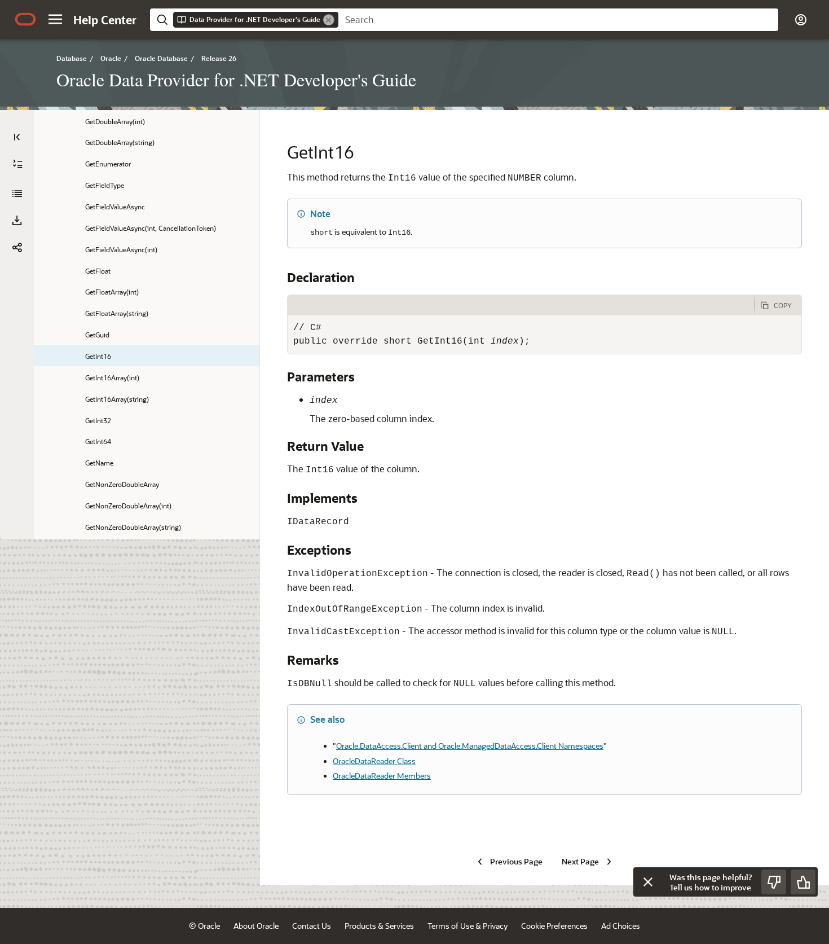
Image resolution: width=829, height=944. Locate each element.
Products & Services (379, 925)
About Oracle (256, 925)
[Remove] (329, 20)
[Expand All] (17, 164)
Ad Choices (620, 925)
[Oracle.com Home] (25, 19)
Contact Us (311, 925)
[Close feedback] (648, 882)
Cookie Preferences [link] (554, 925)
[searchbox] (558, 19)
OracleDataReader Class (374, 761)
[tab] (521, 305)
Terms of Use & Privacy (467, 925)
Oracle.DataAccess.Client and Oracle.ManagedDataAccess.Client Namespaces (469, 745)
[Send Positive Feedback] (803, 882)
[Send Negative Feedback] (773, 882)
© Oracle (204, 925)
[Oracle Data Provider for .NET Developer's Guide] (17, 193)
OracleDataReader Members (382, 775)
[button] (55, 19)
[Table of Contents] (17, 137)
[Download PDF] (17, 220)
